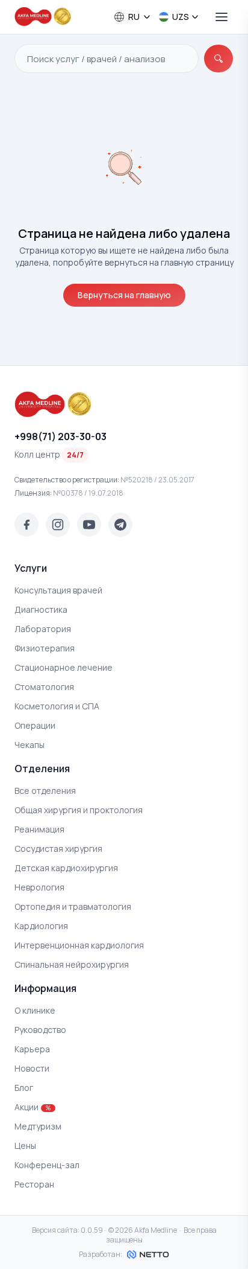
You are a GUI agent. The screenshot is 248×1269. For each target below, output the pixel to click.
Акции (32, 1107)
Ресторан (34, 1184)
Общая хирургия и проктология (78, 810)
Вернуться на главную (124, 295)
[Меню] (221, 17)
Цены (25, 1145)
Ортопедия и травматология (72, 906)
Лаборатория (42, 628)
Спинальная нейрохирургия (71, 964)
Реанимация (39, 829)
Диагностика (40, 609)
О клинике (34, 1010)
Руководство (40, 1029)
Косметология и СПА (56, 706)
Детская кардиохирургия (66, 868)
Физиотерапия (44, 648)
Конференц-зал (46, 1165)
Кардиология (41, 926)
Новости (31, 1068)
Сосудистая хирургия (58, 848)
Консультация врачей (58, 590)
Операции (34, 725)
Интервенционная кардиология (79, 945)
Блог (23, 1087)
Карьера (32, 1049)
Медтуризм (37, 1126)
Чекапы (29, 744)
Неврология (39, 887)
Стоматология (44, 686)
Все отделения (45, 790)
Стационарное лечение (63, 667)
